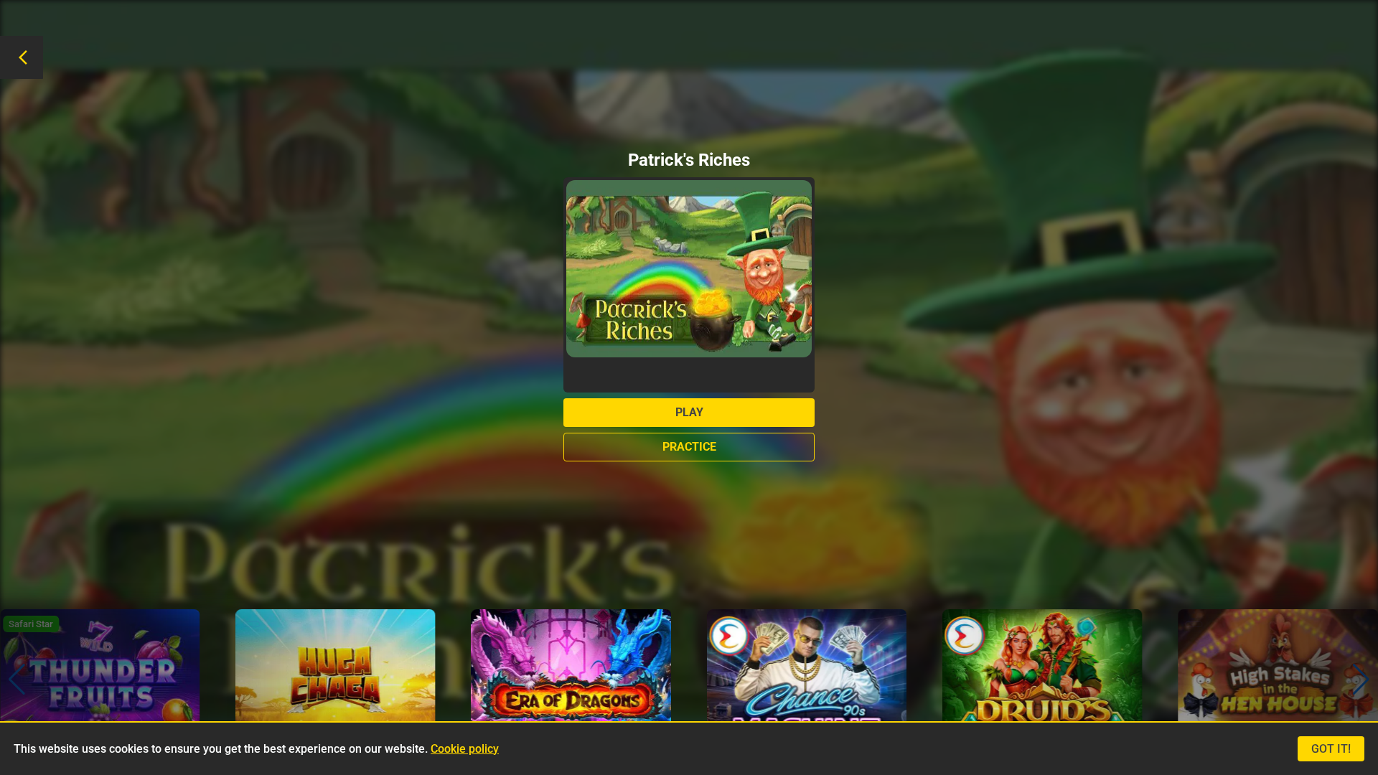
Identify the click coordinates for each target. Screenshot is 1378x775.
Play (689, 412)
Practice (689, 447)
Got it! (1331, 749)
